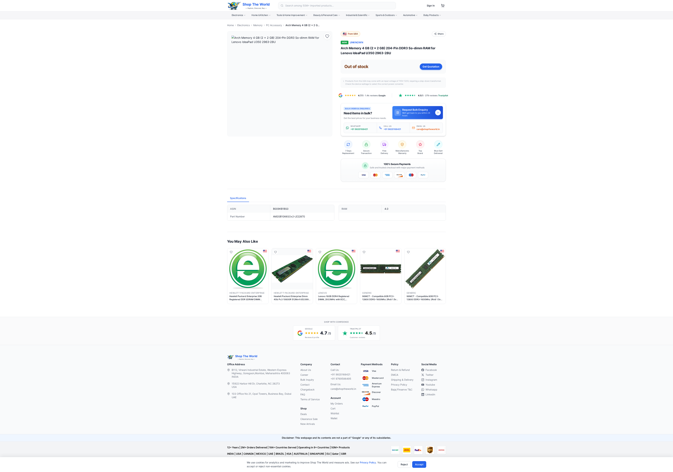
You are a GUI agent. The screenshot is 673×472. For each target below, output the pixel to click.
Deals (303, 414)
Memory (258, 25)
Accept (419, 464)
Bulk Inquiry (307, 379)
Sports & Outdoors (385, 15)
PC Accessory (274, 25)
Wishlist (335, 413)
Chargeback (307, 389)
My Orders (337, 403)
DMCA (394, 374)
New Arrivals (307, 423)
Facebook (431, 369)
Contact (305, 384)
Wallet (334, 418)
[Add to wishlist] (327, 36)
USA (238, 453)
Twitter (429, 374)
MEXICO (261, 453)
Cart (333, 408)
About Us (305, 369)
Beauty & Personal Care (325, 15)
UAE (270, 453)
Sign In (431, 5)
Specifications (238, 198)
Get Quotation (431, 66)
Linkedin (430, 394)
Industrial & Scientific (356, 15)
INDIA (230, 453)
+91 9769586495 (341, 378)
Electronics (237, 15)
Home (230, 25)
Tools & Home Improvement (291, 15)
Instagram (431, 379)
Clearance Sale (309, 418)
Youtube (430, 384)
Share (441, 33)
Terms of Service (310, 399)
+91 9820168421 (340, 374)
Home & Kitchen (259, 15)
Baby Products (431, 15)
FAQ (302, 394)
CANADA (248, 453)
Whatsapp (431, 389)
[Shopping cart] (443, 5)
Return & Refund (400, 369)
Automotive (409, 15)
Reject (404, 464)
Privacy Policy (368, 462)
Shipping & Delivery (402, 379)
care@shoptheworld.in (343, 388)
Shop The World (256, 4)
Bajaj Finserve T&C (401, 389)
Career (304, 374)
